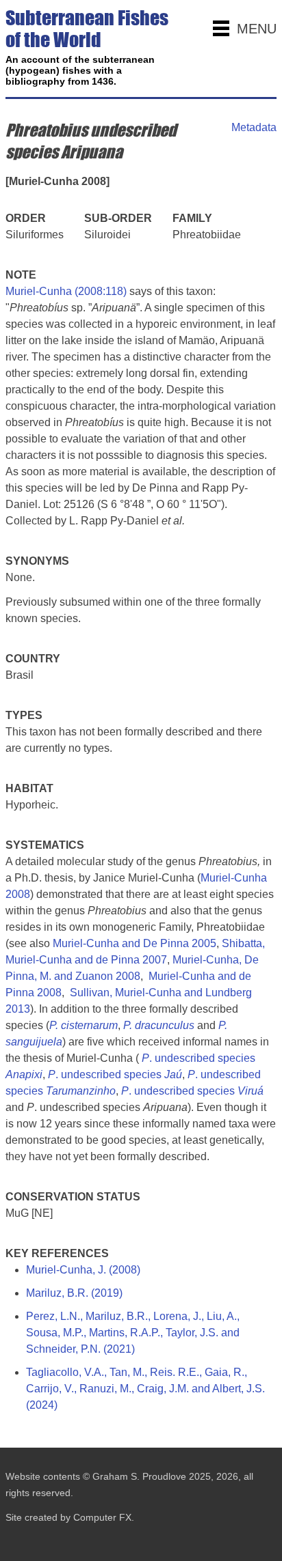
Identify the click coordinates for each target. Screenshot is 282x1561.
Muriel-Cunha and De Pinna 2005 (134, 943)
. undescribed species (115, 1074)
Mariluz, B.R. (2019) (74, 1293)
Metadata (254, 127)
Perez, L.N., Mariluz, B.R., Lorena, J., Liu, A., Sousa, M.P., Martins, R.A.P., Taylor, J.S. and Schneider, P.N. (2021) (133, 1332)
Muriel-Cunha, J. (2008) (83, 1270)
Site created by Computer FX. (69, 1517)
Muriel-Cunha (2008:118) (66, 291)
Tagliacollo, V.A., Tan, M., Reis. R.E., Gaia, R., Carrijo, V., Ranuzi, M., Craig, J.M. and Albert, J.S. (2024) (145, 1388)
